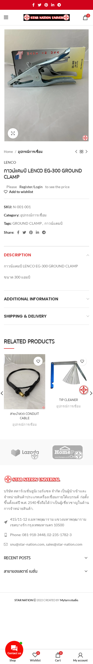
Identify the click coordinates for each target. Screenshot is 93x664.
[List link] (46, 535)
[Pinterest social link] (46, 5)
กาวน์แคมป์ (53, 223)
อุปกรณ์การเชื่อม (30, 152)
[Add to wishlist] (38, 361)
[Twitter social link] (39, 5)
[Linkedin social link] (53, 5)
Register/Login (31, 187)
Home (9, 152)
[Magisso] (67, 452)
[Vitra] (25, 452)
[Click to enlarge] (13, 133)
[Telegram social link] (59, 5)
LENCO (10, 162)
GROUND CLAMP (27, 223)
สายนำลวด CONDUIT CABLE (24, 416)
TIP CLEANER (68, 400)
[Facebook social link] (33, 5)
